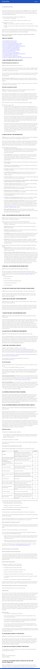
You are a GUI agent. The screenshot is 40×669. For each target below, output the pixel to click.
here (33, 667)
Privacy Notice (5, 1)
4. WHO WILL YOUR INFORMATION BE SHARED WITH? (11, 44)
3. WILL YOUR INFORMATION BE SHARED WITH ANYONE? (12, 43)
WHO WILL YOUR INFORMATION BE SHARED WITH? (21, 545)
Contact (36, 1)
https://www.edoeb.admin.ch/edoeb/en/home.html (10, 355)
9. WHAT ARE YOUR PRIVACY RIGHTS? (9, 51)
